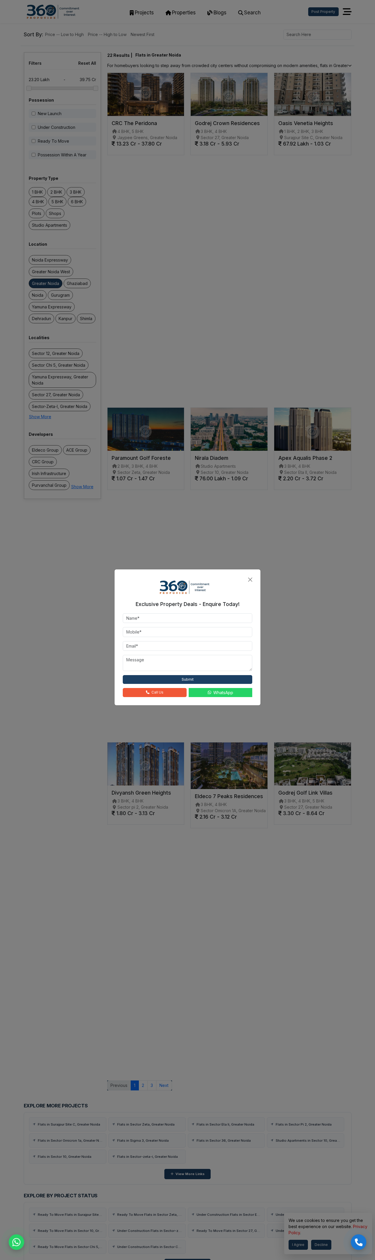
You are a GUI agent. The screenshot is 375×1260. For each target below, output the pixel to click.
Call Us (157, 692)
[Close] (250, 580)
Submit (188, 679)
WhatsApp (223, 692)
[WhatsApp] (16, 1242)
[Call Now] (359, 1242)
